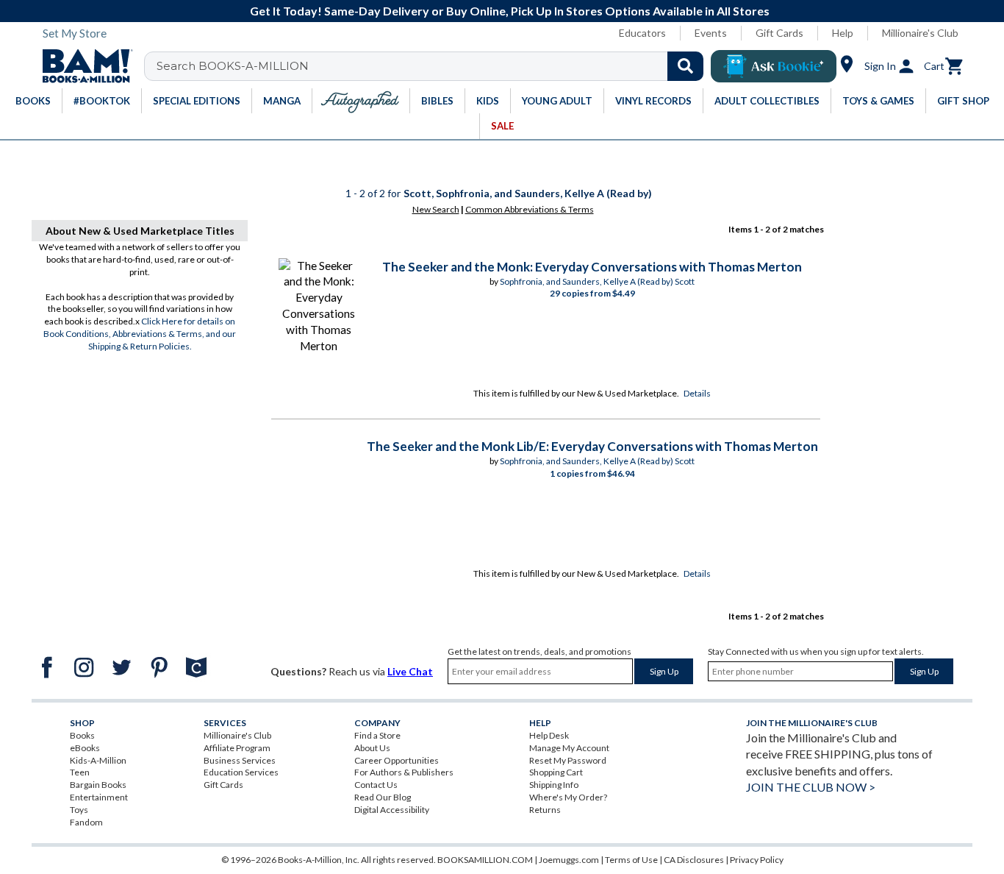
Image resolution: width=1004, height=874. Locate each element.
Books (82, 735)
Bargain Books (98, 784)
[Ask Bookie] (773, 66)
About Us (372, 747)
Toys (79, 809)
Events (711, 32)
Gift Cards (779, 32)
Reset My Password (567, 760)
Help (842, 32)
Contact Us (376, 784)
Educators (642, 32)
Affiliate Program (237, 747)
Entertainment (99, 797)
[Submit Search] (685, 66)
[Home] (82, 66)
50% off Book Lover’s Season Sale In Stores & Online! (582, 11)
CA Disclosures (694, 859)
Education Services (241, 772)
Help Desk (549, 735)
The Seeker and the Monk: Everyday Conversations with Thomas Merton (592, 266)
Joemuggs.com (569, 859)
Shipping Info (553, 784)
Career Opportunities (396, 760)
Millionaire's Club (920, 32)
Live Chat (410, 671)
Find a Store (377, 735)
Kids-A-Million (98, 760)
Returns (545, 809)
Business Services (240, 760)
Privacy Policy (757, 859)
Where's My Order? (568, 797)
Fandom (86, 822)
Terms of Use (631, 859)
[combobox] (433, 66)
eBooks (85, 747)
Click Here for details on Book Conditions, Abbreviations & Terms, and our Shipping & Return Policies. (139, 334)
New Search (435, 209)
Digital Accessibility (391, 809)
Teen (80, 772)
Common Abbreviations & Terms (529, 209)
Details (697, 393)
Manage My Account (569, 747)
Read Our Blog (382, 797)
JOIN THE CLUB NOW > (810, 787)
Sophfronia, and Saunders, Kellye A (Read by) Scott (597, 281)
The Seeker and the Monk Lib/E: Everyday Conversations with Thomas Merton (592, 446)
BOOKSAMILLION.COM (485, 859)
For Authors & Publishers (403, 772)
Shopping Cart (556, 772)
